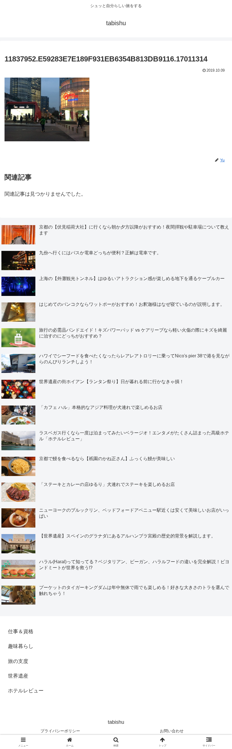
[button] (215, 718)
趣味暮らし (20, 646)
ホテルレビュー (26, 690)
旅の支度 (18, 661)
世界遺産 (18, 676)
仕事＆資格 (20, 631)
